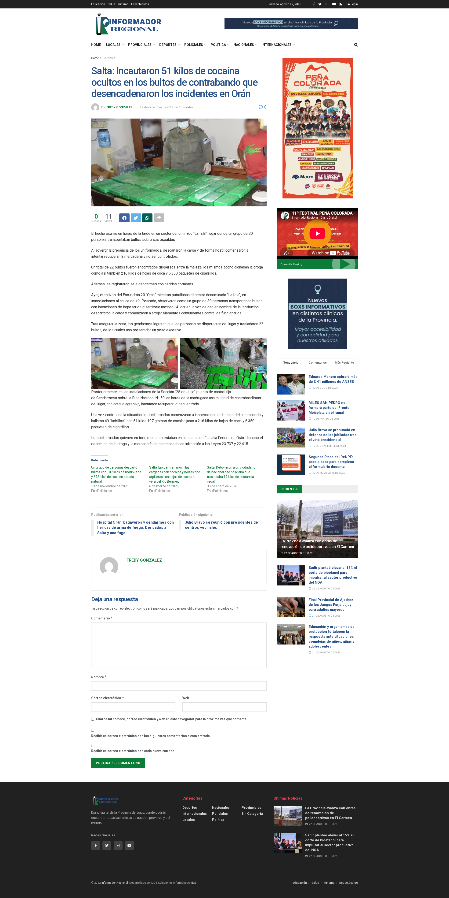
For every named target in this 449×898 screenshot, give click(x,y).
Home (96, 45)
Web (185, 698)
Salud (111, 4)
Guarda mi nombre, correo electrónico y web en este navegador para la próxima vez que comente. (171, 719)
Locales (113, 45)
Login (354, 4)
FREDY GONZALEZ (119, 107)
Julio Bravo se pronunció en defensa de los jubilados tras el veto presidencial (332, 435)
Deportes (168, 45)
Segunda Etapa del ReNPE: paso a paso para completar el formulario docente (331, 462)
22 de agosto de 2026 (297, 553)
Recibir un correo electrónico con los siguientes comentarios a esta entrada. (151, 736)
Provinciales (140, 45)
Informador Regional (114, 882)
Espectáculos (140, 4)
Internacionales (277, 45)
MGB (194, 882)
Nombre (99, 677)
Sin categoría (252, 814)
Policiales (193, 45)
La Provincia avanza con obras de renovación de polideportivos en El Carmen (330, 813)
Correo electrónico (107, 698)
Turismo (123, 4)
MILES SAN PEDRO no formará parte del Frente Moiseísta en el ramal (329, 408)
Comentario (102, 618)
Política (218, 45)
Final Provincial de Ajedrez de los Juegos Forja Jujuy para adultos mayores (331, 605)
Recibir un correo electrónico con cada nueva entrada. (133, 751)
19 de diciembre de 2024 (156, 107)
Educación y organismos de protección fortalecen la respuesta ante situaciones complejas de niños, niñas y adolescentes (332, 636)
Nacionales (244, 45)
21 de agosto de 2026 (325, 615)
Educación (98, 4)
